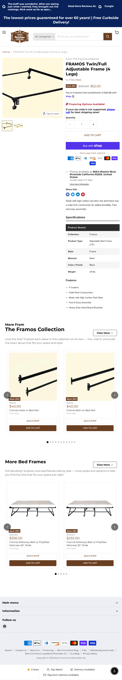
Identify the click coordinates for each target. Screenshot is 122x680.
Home (6, 52)
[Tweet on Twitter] (73, 194)
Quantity (70, 117)
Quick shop (33, 421)
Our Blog (74, 653)
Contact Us (21, 650)
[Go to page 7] (63, 442)
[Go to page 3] (53, 442)
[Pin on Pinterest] (83, 194)
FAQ (84, 650)
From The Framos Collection (82, 59)
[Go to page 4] (55, 442)
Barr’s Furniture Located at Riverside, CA (46, 653)
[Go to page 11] (74, 442)
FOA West (75, 79)
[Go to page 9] (69, 442)
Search (8, 650)
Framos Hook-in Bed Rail (24, 410)
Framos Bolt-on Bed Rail (81, 410)
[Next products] (114, 395)
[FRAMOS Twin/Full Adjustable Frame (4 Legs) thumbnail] (7, 126)
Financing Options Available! (86, 104)
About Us (34, 650)
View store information (79, 184)
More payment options (92, 153)
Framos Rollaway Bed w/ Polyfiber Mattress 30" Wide (87, 544)
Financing (48, 650)
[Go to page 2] (50, 442)
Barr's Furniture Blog (68, 650)
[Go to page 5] (58, 442)
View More (103, 332)
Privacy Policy (90, 653)
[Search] (107, 36)
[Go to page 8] (66, 442)
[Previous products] (7, 395)
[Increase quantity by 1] (93, 124)
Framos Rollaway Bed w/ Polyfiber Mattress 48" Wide (29, 544)
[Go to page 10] (72, 442)
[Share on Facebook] (68, 194)
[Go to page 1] (47, 442)
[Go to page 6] (61, 442)
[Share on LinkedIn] (78, 194)
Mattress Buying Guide (102, 650)
